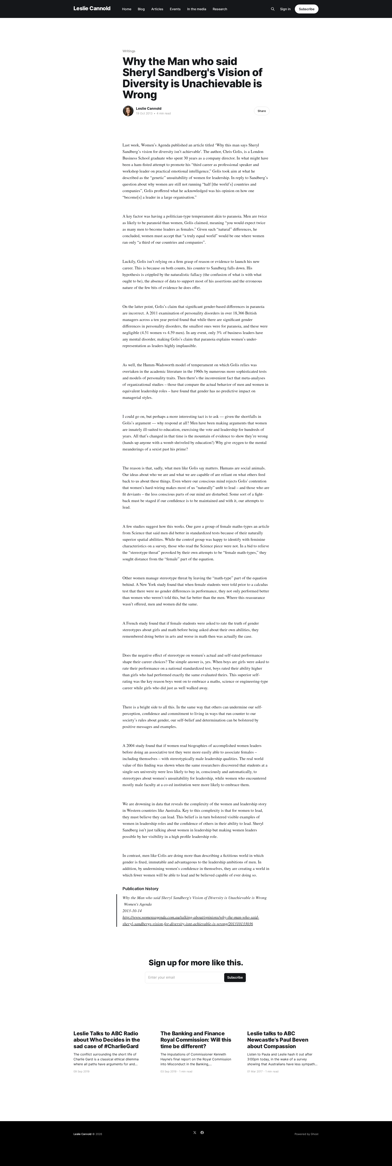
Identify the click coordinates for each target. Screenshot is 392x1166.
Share (262, 111)
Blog (141, 9)
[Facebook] (202, 1132)
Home (126, 9)
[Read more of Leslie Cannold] (128, 111)
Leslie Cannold (92, 8)
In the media (196, 9)
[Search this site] (273, 9)
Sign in (285, 9)
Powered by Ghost (306, 1134)
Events (175, 9)
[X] (194, 1132)
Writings (128, 51)
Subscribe (306, 9)
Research (220, 9)
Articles (157, 9)
